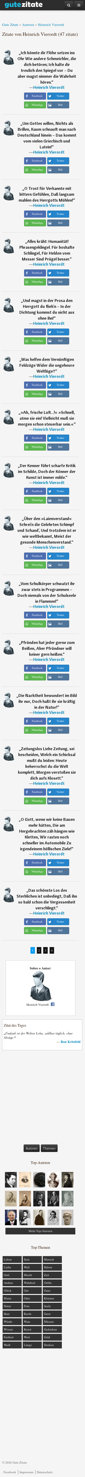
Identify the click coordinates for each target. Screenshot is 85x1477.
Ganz (47, 1290)
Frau (27, 1306)
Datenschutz (45, 1472)
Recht (27, 1314)
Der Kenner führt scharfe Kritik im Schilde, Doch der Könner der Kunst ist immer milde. (47, 471)
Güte (27, 1298)
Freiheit (9, 1337)
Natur (7, 1306)
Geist (47, 1314)
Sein (27, 1259)
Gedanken (50, 1329)
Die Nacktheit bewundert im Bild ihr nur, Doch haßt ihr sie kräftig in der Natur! (47, 701)
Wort (27, 1337)
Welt (27, 1267)
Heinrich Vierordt (48, 87)
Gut (26, 1290)
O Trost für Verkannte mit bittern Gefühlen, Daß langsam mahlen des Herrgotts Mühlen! (46, 194)
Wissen (8, 1329)
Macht (28, 1275)
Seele (47, 1306)
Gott (6, 1275)
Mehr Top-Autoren (40, 1231)
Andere (8, 1283)
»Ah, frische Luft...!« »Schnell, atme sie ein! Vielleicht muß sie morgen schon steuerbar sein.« (46, 418)
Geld (47, 1337)
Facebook (10, 1472)
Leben (8, 1259)
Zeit (46, 1275)
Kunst (27, 1329)
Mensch (49, 1259)
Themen (49, 1148)
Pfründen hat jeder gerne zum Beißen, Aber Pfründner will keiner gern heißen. (48, 648)
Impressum (26, 1472)
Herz (7, 1314)
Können (49, 1298)
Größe (48, 1283)
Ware (27, 1321)
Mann (7, 1298)
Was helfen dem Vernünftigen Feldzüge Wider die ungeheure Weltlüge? (46, 365)
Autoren (32, 1148)
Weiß (7, 1345)
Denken (49, 1345)
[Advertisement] (42, 1098)
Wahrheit (29, 1283)
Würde (8, 1321)
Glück (8, 1290)
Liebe (7, 1267)
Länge (28, 1345)
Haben (48, 1267)
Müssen (49, 1321)
